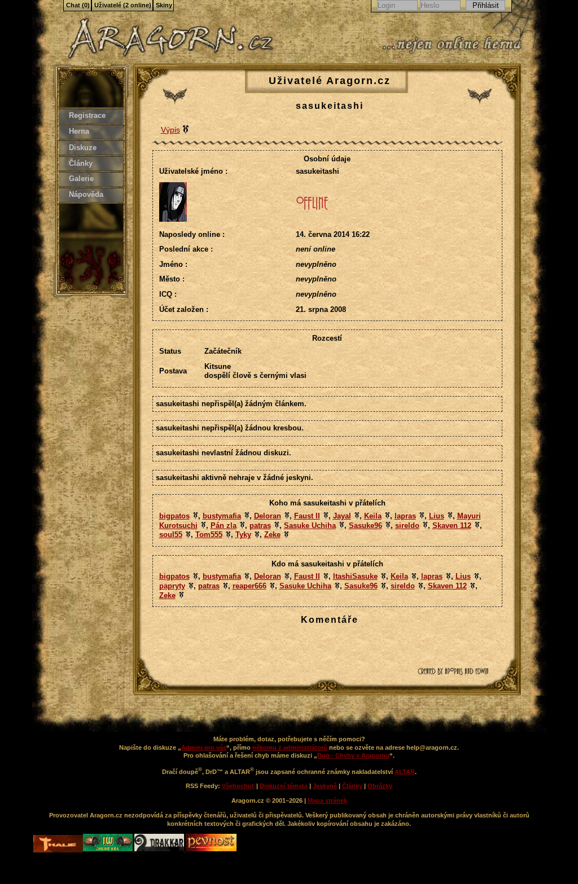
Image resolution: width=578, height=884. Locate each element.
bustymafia (222, 516)
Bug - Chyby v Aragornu (353, 755)
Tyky (243, 534)
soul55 (170, 534)
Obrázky (379, 785)
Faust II (307, 516)
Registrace (87, 115)
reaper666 (249, 586)
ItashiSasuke (355, 576)
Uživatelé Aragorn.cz (330, 80)
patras (260, 525)
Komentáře (329, 619)
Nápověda (86, 194)
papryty (172, 586)
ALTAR (405, 771)
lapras (405, 516)
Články (81, 163)
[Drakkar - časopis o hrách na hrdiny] (160, 849)
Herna (79, 131)
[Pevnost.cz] (211, 849)
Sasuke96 (365, 525)
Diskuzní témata (284, 785)
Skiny (164, 5)
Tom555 (208, 534)
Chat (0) (78, 5)
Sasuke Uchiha (310, 525)
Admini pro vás (203, 747)
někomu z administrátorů (289, 747)
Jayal (342, 516)
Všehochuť (238, 785)
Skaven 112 (451, 525)
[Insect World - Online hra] (108, 849)
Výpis (170, 129)
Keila (373, 516)
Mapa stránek (327, 800)
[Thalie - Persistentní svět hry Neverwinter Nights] (58, 845)
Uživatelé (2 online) (122, 5)
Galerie (81, 178)
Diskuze (83, 147)
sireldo (407, 525)
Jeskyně (325, 785)
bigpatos (174, 516)
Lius (436, 516)
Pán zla (224, 525)
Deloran (267, 516)
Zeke (272, 534)
